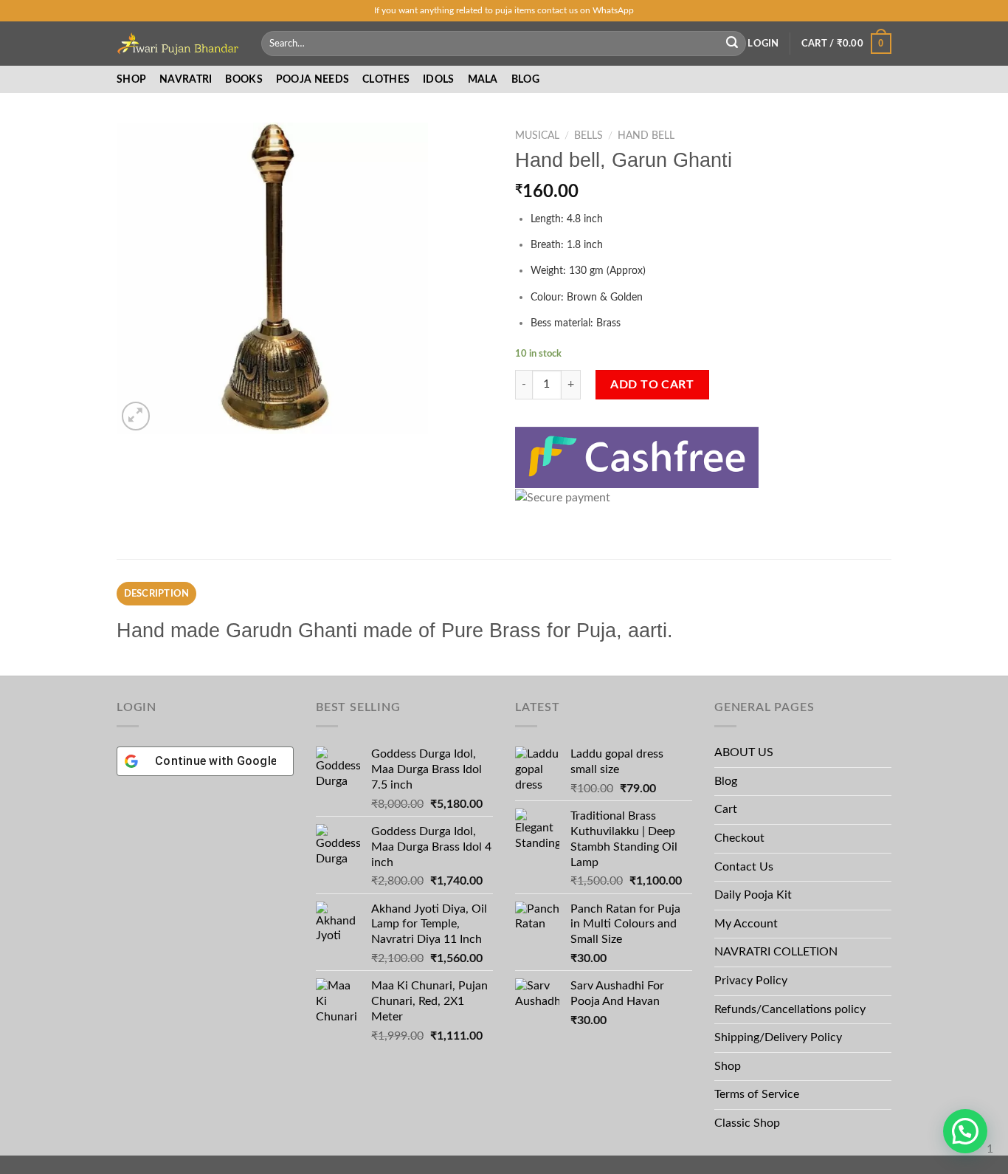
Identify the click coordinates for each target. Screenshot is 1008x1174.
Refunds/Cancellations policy (790, 1009)
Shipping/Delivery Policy (779, 1037)
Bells (588, 136)
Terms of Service (756, 1094)
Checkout (739, 838)
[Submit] (732, 43)
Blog (525, 79)
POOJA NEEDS (312, 79)
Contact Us (743, 867)
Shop (131, 79)
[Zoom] (136, 416)
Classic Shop (747, 1123)
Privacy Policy (750, 980)
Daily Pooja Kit (753, 895)
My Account (746, 924)
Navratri (185, 79)
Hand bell (646, 136)
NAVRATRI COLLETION (776, 952)
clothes (386, 79)
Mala (483, 79)
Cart (725, 809)
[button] (965, 1131)
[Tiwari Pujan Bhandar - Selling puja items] (178, 43)
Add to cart (652, 385)
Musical (537, 136)
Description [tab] (157, 593)
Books (243, 79)
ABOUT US (743, 752)
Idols (438, 79)
